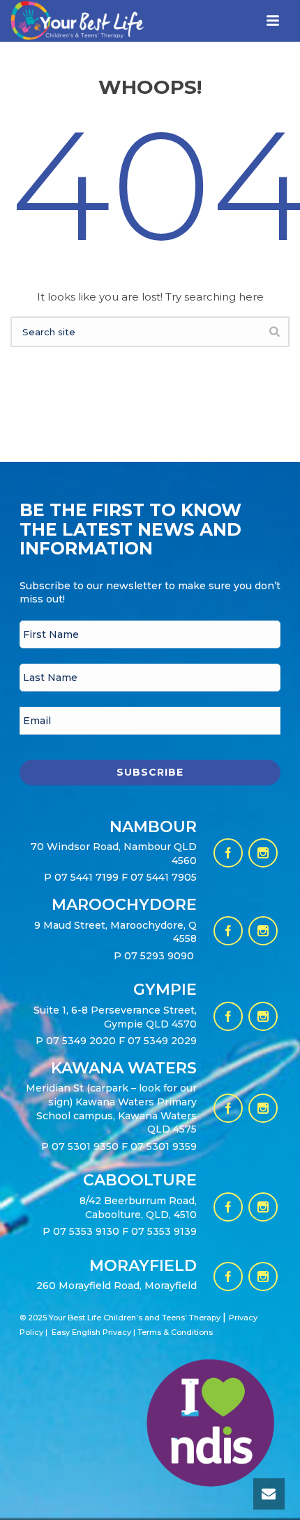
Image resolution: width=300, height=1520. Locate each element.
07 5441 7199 (87, 877)
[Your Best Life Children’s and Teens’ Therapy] (67, 33)
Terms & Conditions (175, 1332)
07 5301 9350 (86, 1146)
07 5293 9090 (160, 956)
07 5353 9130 (87, 1231)
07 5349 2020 (81, 1040)
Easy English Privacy (91, 1332)
